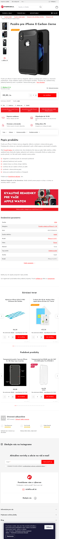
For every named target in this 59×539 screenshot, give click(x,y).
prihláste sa (39, 278)
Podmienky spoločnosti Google (19, 532)
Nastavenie (10, 536)
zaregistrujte (51, 278)
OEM (18, 101)
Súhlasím (48, 527)
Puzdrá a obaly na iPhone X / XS (47, 226)
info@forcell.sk (31, 489)
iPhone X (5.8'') (52, 238)
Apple (55, 234)
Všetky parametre (28, 263)
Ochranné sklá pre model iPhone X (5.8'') (10, 110)
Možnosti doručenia (53, 88)
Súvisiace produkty (21, 132)
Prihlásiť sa (47, 462)
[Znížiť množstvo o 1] (30, 95)
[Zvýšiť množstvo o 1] (35, 95)
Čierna (55, 242)
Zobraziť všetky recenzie (22, 419)
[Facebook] (35, 498)
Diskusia (11, 132)
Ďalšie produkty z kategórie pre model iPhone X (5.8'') (29, 209)
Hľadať (40, 7)
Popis (4, 132)
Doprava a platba (5, 1)
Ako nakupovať (15, 1)
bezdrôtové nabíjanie (14, 176)
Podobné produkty (33, 132)
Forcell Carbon (8, 150)
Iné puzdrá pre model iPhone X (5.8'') (29, 110)
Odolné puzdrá (53, 251)
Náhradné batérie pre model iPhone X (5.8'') (49, 110)
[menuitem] (8, 13)
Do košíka (47, 95)
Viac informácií (41, 82)
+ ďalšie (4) (5, 60)
